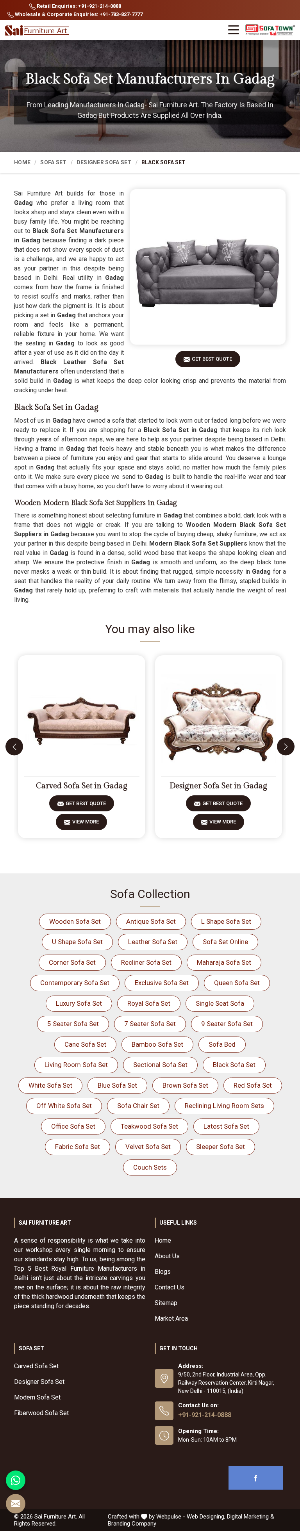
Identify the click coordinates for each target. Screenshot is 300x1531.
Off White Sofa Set (64, 1106)
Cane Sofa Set (85, 1044)
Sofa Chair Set (138, 1106)
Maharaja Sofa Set (224, 962)
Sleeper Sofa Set (220, 1146)
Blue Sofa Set (117, 1085)
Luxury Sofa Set (79, 1003)
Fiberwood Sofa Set (41, 1413)
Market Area (171, 1318)
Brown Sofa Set (185, 1085)
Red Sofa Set (253, 1085)
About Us (167, 1256)
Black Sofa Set (234, 1065)
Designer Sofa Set (104, 162)
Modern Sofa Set (37, 1397)
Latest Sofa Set (226, 1126)
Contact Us (169, 1287)
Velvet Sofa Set (148, 1146)
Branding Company (132, 1523)
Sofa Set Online (225, 942)
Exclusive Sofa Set (162, 983)
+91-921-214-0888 (204, 1415)
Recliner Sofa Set (146, 962)
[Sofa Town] (270, 30)
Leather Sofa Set (152, 942)
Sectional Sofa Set (160, 1065)
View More (85, 822)
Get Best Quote (212, 359)
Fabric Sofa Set (77, 1146)
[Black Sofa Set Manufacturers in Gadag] (208, 267)
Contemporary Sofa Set (74, 983)
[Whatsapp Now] (15, 1480)
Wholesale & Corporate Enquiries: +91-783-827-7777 (78, 14)
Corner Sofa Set (72, 962)
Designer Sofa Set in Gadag (218, 786)
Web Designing (205, 1516)
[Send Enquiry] (15, 1503)
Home (22, 162)
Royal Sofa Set (148, 1003)
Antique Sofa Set (151, 921)
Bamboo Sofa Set (157, 1044)
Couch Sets (150, 1167)
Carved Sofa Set (36, 1366)
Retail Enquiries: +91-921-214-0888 (78, 6)
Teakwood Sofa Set (149, 1126)
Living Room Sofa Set (76, 1065)
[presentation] (14, 747)
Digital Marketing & (250, 1516)
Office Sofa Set (73, 1126)
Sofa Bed (222, 1044)
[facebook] (256, 1478)
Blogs (163, 1271)
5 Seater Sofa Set (73, 1024)
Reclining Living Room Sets (224, 1106)
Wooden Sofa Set (75, 921)
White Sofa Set (50, 1085)
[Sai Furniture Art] (38, 30)
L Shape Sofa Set (226, 921)
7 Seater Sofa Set (150, 1024)
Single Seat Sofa (220, 1003)
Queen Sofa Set (237, 983)
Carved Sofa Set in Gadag (81, 786)
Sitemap (166, 1303)
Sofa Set (53, 162)
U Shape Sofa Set (77, 942)
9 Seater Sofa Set (227, 1024)
